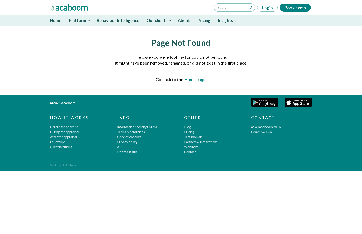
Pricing (204, 20)
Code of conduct (129, 137)
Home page (195, 79)
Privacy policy (127, 142)
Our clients (157, 20)
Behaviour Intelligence (118, 20)
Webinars (191, 147)
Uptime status (127, 152)
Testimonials (193, 137)
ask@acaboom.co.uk (266, 127)
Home (55, 20)
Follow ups (57, 142)
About (184, 20)
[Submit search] (251, 7)
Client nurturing (61, 147)
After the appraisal (63, 137)
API (120, 147)
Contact (190, 152)
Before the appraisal (64, 127)
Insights (225, 20)
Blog (187, 127)
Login (267, 7)
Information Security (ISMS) (137, 127)
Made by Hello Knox (63, 165)
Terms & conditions (131, 132)
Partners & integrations (200, 142)
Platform (77, 20)
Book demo (295, 7)
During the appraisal (64, 132)
